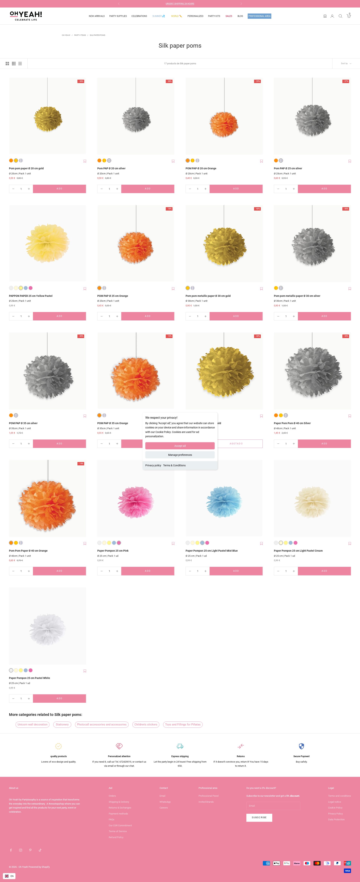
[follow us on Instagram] (20, 850)
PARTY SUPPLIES (118, 16)
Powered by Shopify (39, 867)
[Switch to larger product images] (7, 63)
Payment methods (118, 813)
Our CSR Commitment (120, 825)
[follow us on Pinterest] (30, 850)
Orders (112, 795)
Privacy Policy (335, 813)
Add (67, 189)
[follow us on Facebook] (11, 850)
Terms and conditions (339, 795)
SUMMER (158, 16)
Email (162, 795)
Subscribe (259, 817)
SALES (229, 16)
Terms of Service (118, 831)
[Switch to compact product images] (20, 63)
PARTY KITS (214, 16)
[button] (85, 161)
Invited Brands (206, 801)
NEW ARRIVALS (97, 16)
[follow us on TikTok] (40, 850)
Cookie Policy (335, 807)
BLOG (240, 16)
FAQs (111, 819)
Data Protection (336, 819)
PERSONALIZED (195, 16)
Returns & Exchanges (120, 807)
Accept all (180, 445)
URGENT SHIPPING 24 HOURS (180, 3)
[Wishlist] (325, 16)
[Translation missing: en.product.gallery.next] (82, 116)
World (176, 16)
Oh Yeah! (66, 35)
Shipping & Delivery (119, 801)
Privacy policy (153, 465)
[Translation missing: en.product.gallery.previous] (12, 116)
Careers (164, 807)
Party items (80, 35)
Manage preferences (180, 454)
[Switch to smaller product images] (13, 63)
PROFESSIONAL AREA (259, 16)
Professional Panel (209, 795)
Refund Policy (116, 837)
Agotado (242, 444)
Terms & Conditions (174, 465)
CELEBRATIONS (139, 16)
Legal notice (334, 801)
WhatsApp (165, 801)
